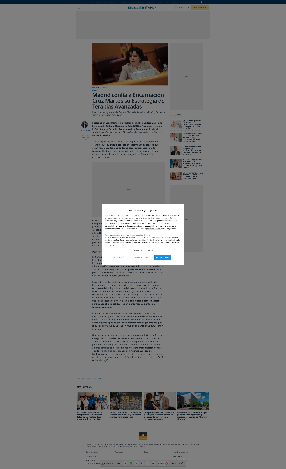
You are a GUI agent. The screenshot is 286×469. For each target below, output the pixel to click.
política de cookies (153, 228)
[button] (143, 250)
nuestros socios (138, 215)
